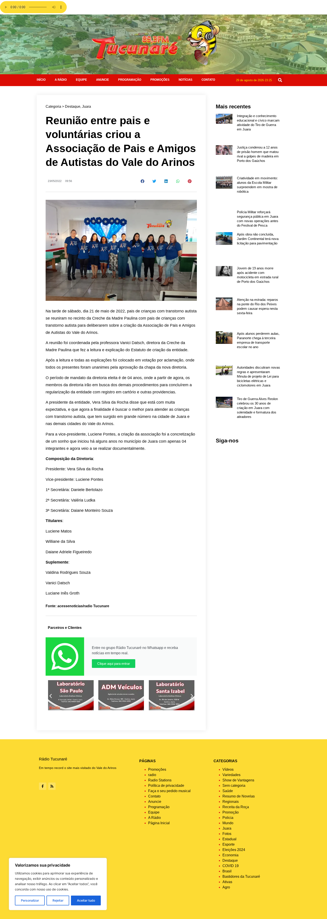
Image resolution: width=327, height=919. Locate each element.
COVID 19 (230, 866)
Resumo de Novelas (238, 796)
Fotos (226, 834)
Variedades (231, 775)
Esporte (228, 844)
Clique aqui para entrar (113, 663)
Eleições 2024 (233, 850)
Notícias (185, 79)
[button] (280, 80)
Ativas (227, 882)
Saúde (227, 791)
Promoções (160, 79)
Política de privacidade (166, 785)
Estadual (229, 839)
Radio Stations (160, 780)
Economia (230, 855)
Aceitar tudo (86, 900)
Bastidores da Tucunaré (241, 876)
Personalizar (30, 900)
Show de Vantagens (238, 780)
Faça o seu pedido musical (169, 791)
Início (41, 79)
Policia (227, 818)
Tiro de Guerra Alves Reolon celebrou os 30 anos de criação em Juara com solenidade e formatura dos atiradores (257, 408)
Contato (208, 79)
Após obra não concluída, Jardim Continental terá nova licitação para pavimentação (258, 238)
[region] (58, 884)
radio (152, 775)
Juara (86, 106)
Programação (129, 79)
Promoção (230, 812)
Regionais (230, 801)
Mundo (227, 823)
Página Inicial (159, 823)
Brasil (227, 871)
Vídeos (228, 769)
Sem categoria (233, 785)
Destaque (72, 106)
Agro (226, 887)
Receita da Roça (235, 807)
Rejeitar (57, 900)
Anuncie (102, 79)
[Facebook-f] (42, 786)
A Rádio (61, 79)
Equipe (81, 79)
